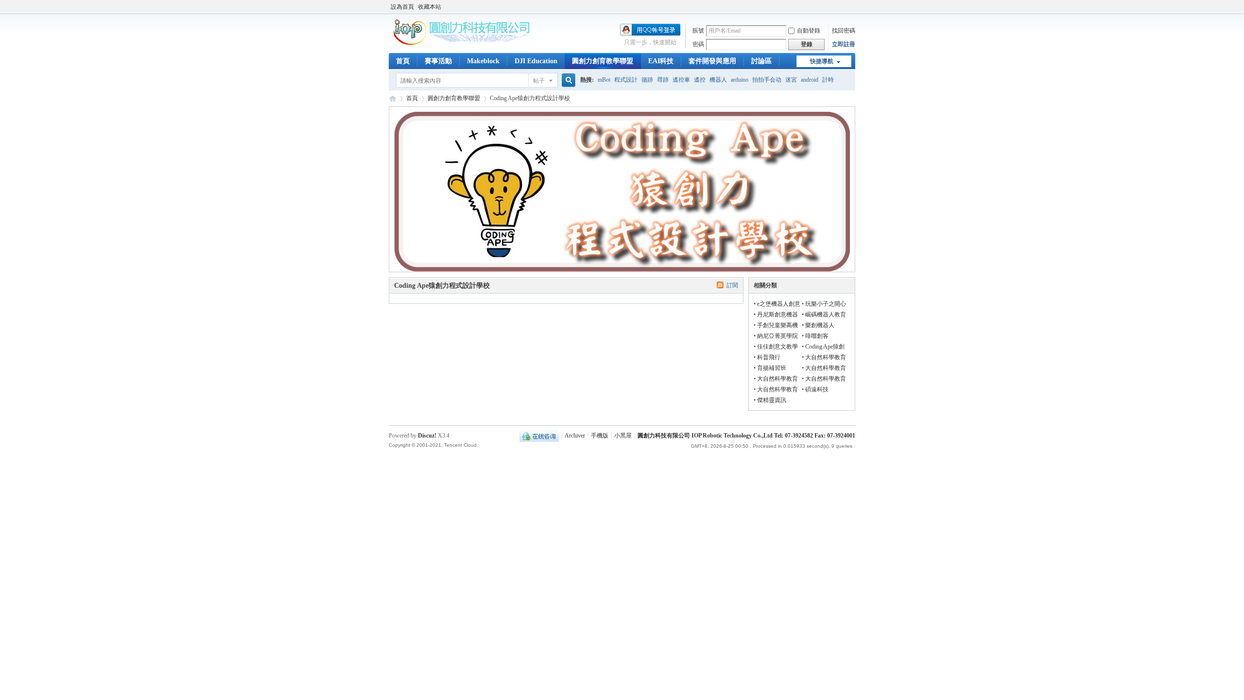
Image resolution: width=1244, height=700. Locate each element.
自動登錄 (808, 30)
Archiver (575, 435)
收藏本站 (429, 6)
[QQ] (539, 435)
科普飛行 (768, 357)
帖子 (539, 80)
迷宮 (791, 79)
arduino (739, 79)
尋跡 (663, 79)
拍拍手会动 (766, 79)
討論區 (761, 61)
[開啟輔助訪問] (852, 6)
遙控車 (681, 79)
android (809, 79)
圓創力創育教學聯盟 (602, 61)
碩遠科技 (817, 389)
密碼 (698, 44)
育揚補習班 (771, 368)
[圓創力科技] (462, 43)
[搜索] (567, 80)
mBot (604, 79)
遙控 (700, 79)
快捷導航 (821, 61)
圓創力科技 (393, 98)
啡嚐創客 (817, 335)
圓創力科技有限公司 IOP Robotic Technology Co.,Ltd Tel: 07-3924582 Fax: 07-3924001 (746, 435)
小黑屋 (623, 435)
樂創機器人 (819, 325)
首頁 (403, 61)
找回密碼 (843, 30)
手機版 (599, 435)
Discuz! (427, 435)
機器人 (718, 79)
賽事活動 (438, 61)
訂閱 (732, 285)
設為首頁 (402, 6)
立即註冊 (843, 44)
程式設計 (626, 79)
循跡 (647, 79)
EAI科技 (661, 61)
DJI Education (536, 61)
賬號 (698, 30)
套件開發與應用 (712, 61)
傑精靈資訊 (771, 400)
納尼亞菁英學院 (777, 335)
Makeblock (483, 61)
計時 (828, 79)
